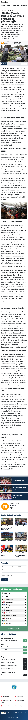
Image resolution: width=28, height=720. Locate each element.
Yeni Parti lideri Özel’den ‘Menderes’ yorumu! (7, 554)
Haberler (3, 10)
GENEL (9, 6)
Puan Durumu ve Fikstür (6, 701)
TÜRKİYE (24, 6)
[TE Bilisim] (5, 506)
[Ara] (23, 2)
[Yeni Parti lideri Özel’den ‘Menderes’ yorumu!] (7, 548)
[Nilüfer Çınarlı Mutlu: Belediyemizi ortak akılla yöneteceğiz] (14, 53)
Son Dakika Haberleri (8, 706)
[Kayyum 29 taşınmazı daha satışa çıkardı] (7, 536)
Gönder (4, 580)
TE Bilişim (18, 717)
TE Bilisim (13, 505)
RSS (5, 712)
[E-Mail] (11, 508)
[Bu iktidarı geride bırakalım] (21, 521)
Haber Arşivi (20, 706)
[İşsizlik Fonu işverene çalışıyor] (21, 536)
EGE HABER (16, 6)
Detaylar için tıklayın (14, 628)
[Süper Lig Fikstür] (26, 634)
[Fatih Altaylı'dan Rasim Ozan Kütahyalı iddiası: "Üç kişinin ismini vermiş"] (7, 521)
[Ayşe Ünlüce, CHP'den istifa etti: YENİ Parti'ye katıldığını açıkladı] (21, 548)
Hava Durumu (6, 696)
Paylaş (4, 63)
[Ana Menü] (25, 2)
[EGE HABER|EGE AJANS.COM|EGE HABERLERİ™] (14, 687)
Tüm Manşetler (20, 700)
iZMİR (3, 6)
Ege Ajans (4, 2)
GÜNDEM (10, 10)
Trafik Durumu (19, 696)
